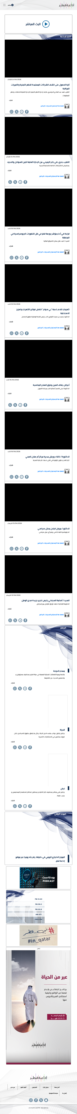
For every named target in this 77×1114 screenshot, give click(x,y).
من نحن (12, 1087)
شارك (11, 100)
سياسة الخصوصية (53, 1093)
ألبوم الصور (23, 1087)
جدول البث (46, 1087)
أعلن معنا (57, 1087)
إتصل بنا (64, 1093)
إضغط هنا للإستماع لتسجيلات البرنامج (52, 105)
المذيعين (34, 1087)
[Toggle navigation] (4, 5)
